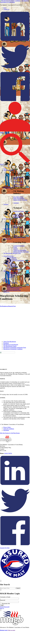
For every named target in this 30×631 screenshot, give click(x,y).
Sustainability (16, 217)
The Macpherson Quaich (9, 346)
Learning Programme (18, 245)
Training (15, 248)
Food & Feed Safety (18, 211)
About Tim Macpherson (9, 341)
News (4, 8)
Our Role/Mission (18, 181)
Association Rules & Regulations (18, 185)
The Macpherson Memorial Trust (12, 253)
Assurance (16, 203)
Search (18, 588)
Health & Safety (17, 214)
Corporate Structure (18, 177)
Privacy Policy (7, 427)
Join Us (2, 608)
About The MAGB (8, 170)
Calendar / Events (18, 227)
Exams (15, 247)
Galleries (15, 235)
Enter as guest (11, 630)
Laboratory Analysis (18, 215)
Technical (5, 204)
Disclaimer (6, 430)
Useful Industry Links (19, 237)
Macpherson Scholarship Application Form (14, 347)
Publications (6, 228)
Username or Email (5, 597)
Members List (17, 178)
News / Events (7, 218)
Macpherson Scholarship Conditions (12, 349)
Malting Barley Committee (20, 200)
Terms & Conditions (8, 428)
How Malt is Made (18, 197)
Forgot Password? (5, 607)
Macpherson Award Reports (10, 344)
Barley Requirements (18, 198)
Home (5, 168)
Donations (6, 343)
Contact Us (6, 9)
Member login (3, 630)
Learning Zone (7, 238)
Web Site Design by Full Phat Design (10, 433)
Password (2, 600)
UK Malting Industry (8, 187)
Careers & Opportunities (19, 250)
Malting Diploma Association (21, 251)
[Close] (0, 581)
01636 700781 (8, 453)
